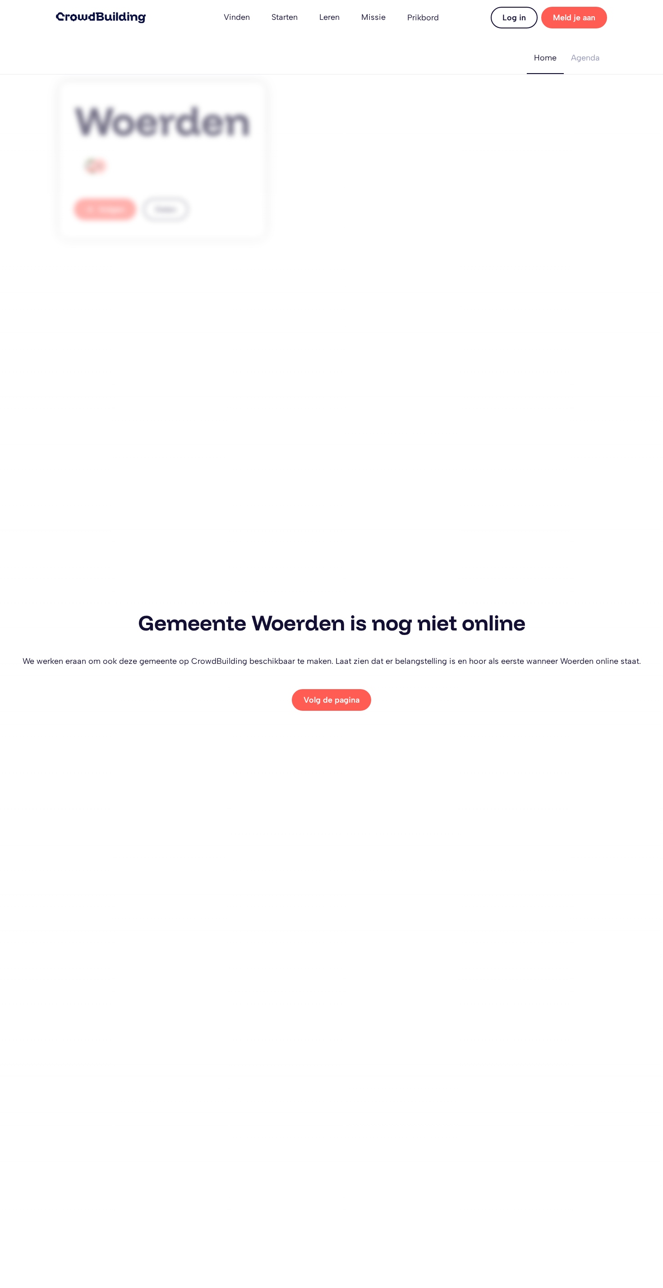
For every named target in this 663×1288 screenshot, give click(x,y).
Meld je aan (574, 18)
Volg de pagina (331, 700)
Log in (514, 18)
